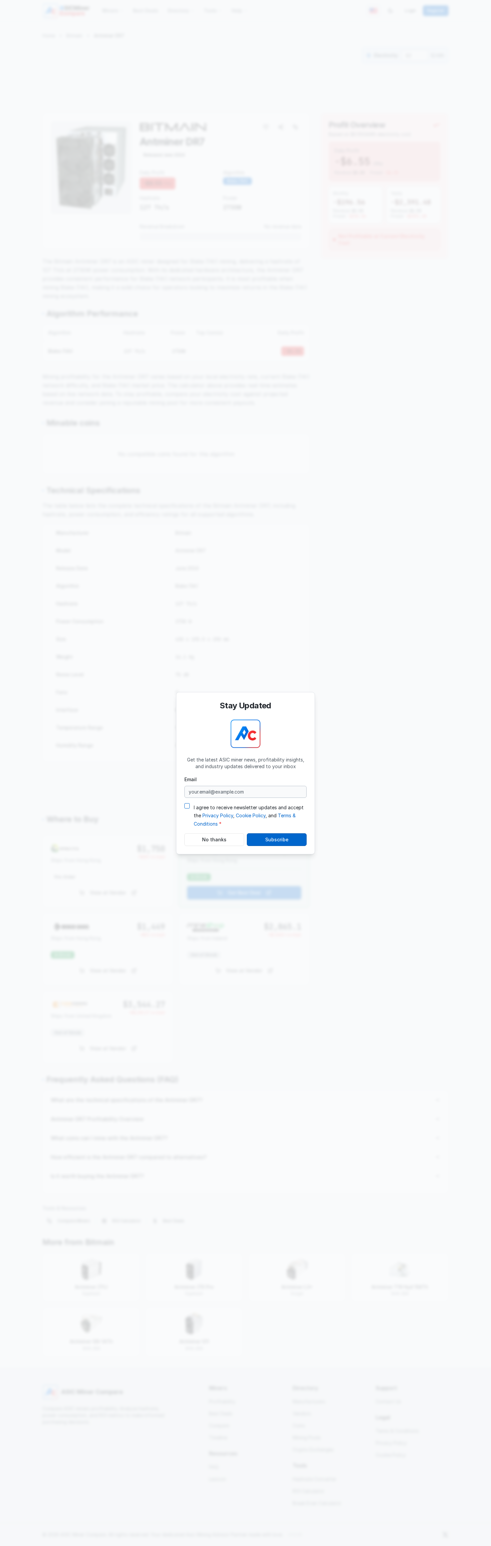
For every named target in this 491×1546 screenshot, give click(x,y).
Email (190, 779)
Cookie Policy (251, 815)
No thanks (214, 839)
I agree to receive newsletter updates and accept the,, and (249, 815)
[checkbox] (187, 805)
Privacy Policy (217, 815)
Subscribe (277, 839)
